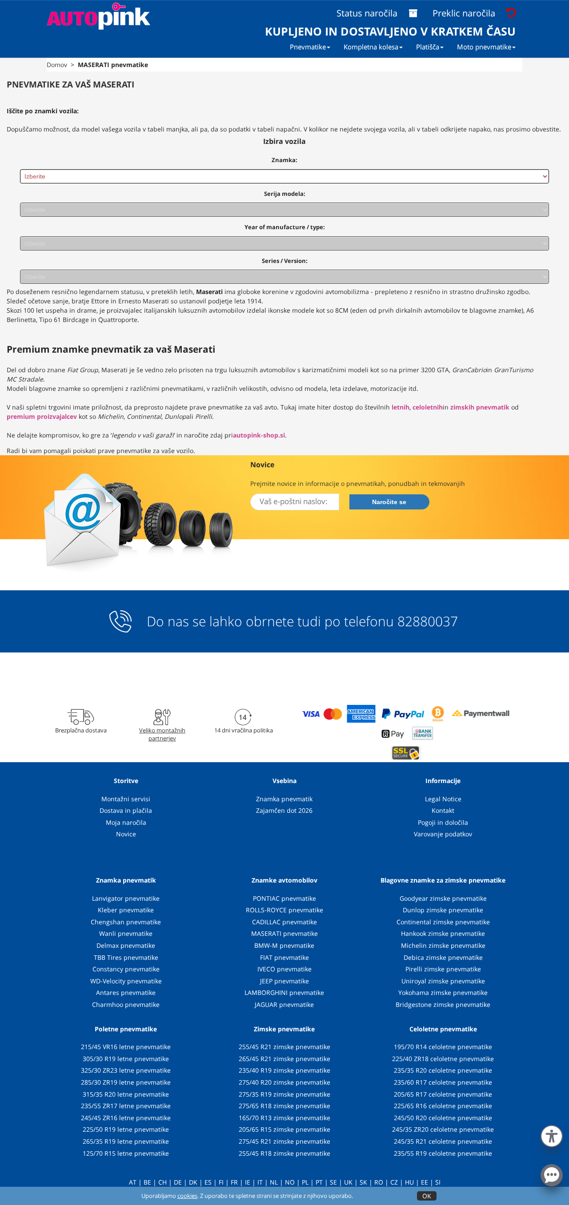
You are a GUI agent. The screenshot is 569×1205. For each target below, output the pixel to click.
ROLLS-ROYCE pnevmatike (284, 910)
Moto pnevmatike (484, 46)
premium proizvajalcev (42, 416)
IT (260, 1182)
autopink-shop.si (259, 435)
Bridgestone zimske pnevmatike (443, 1004)
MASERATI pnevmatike (284, 933)
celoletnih (428, 407)
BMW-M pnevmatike (284, 945)
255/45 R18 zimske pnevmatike (284, 1153)
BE (147, 1182)
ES (208, 1182)
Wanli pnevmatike (125, 933)
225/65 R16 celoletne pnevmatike (443, 1106)
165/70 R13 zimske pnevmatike (284, 1118)
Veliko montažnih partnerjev (162, 734)
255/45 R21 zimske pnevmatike (284, 1046)
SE (333, 1182)
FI (221, 1182)
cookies (187, 1196)
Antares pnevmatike (126, 992)
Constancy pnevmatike (126, 969)
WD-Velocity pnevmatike (126, 981)
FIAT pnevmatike (284, 957)
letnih (400, 407)
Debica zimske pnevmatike (443, 957)
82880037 (427, 621)
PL (305, 1182)
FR (234, 1182)
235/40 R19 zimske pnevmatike (284, 1070)
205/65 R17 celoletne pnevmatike (443, 1094)
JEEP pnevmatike (284, 981)
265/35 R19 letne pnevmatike (126, 1141)
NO (290, 1182)
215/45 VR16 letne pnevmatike (126, 1046)
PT (319, 1182)
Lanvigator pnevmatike (126, 898)
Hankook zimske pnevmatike (443, 933)
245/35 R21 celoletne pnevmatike (443, 1141)
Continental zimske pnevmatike (443, 922)
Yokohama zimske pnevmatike (443, 992)
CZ (394, 1182)
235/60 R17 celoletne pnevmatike (443, 1082)
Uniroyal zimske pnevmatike (443, 981)
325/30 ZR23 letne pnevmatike (126, 1070)
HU (409, 1182)
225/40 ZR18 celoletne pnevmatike (443, 1058)
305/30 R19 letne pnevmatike (126, 1058)
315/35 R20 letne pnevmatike (126, 1094)
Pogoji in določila (443, 822)
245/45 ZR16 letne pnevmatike (126, 1118)
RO (378, 1182)
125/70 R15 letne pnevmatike (126, 1153)
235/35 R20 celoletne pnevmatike (443, 1070)
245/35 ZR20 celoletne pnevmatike (443, 1129)
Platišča (427, 46)
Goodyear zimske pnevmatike (443, 898)
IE (247, 1182)
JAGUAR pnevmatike (284, 1004)
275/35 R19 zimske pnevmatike (284, 1094)
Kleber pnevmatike (126, 910)
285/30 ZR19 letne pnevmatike (126, 1082)
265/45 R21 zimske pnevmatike (284, 1058)
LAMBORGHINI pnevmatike (284, 992)
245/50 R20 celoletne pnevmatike (443, 1118)
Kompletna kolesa (371, 46)
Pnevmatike (308, 46)
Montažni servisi (125, 799)
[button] (552, 1134)
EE (424, 1182)
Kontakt (443, 810)
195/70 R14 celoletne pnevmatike (443, 1046)
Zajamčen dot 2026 (284, 810)
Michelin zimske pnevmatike (443, 945)
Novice (126, 834)
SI (438, 1182)
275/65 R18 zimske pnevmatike (284, 1106)
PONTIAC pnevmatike (284, 898)
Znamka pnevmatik (284, 799)
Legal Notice (443, 799)
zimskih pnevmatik (479, 407)
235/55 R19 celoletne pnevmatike (443, 1153)
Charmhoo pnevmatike (126, 1004)
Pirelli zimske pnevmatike (443, 969)
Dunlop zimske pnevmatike (443, 910)
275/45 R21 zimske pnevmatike (284, 1141)
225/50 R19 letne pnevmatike (126, 1129)
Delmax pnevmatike (125, 945)
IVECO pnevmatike (284, 969)
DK (193, 1182)
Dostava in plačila (126, 810)
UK (348, 1182)
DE (178, 1182)
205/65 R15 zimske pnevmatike (284, 1129)
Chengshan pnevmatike (126, 922)
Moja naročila (126, 822)
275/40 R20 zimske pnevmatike (284, 1082)
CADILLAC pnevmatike (284, 922)
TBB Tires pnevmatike (126, 957)
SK (363, 1182)
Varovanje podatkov (443, 834)
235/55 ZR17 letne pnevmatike (126, 1106)
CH (162, 1182)
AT (132, 1182)
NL (274, 1182)
